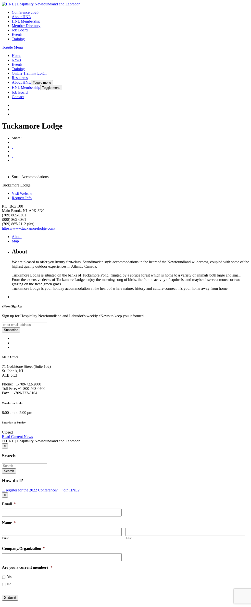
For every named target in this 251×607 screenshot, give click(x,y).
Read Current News (17, 437)
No (9, 584)
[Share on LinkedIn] (12, 160)
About (17, 237)
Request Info (22, 198)
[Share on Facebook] (12, 151)
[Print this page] (12, 142)
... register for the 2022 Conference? (30, 490)
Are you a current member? (27, 567)
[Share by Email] (12, 147)
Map (15, 241)
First (5, 538)
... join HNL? (69, 490)
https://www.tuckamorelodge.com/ (28, 228)
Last (129, 538)
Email (9, 504)
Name (9, 523)
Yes (9, 577)
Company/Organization (23, 548)
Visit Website (22, 193)
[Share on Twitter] (12, 156)
